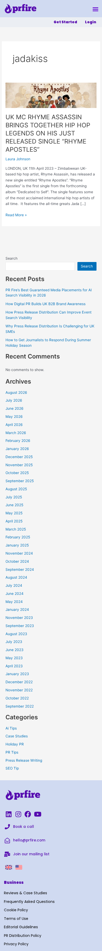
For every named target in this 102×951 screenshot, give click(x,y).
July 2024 (13, 585)
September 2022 (19, 706)
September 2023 (19, 626)
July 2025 (13, 497)
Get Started (65, 22)
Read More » (16, 214)
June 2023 (14, 650)
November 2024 (19, 553)
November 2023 (19, 618)
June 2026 (14, 408)
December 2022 (19, 682)
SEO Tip (12, 768)
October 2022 (17, 698)
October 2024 (17, 561)
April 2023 (14, 666)
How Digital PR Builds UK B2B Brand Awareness (45, 304)
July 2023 (13, 642)
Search (11, 258)
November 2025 (19, 465)
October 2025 (17, 473)
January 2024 (17, 609)
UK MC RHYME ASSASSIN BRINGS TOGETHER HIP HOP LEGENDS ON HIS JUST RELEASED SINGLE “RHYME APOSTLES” (47, 133)
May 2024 (14, 602)
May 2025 (13, 513)
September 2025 (19, 481)
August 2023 (16, 634)
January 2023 (17, 674)
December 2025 (19, 457)
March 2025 (15, 529)
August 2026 (16, 392)
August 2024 (16, 577)
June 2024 (14, 593)
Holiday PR (14, 744)
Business (14, 882)
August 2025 (16, 489)
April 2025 (13, 521)
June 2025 (14, 505)
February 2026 (17, 441)
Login (90, 22)
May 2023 (14, 658)
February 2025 (17, 537)
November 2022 (19, 690)
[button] (95, 9)
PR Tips (11, 752)
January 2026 (17, 449)
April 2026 (14, 425)
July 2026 (13, 400)
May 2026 (14, 416)
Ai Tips (11, 728)
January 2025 (17, 545)
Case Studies (16, 736)
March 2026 (15, 433)
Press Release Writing (23, 760)
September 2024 (19, 569)
